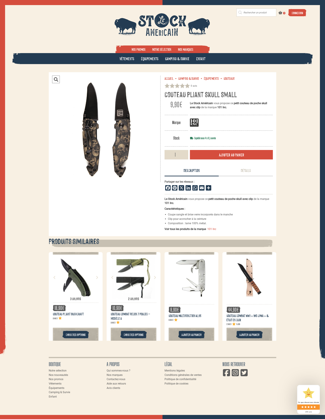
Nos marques (185, 49)
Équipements (149, 58)
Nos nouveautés (58, 375)
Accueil (169, 78)
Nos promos (139, 49)
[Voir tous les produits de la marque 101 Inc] (194, 122)
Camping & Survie (177, 58)
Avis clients (113, 388)
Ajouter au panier (231, 154)
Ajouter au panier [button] (191, 334)
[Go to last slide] (54, 277)
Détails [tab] (246, 170)
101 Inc (211, 229)
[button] (56, 79)
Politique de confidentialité (180, 379)
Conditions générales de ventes (183, 375)
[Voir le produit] (76, 295)
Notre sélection (161, 49)
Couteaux (229, 78)
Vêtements (127, 58)
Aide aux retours (116, 383)
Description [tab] (191, 170)
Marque (176, 122)
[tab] (192, 170)
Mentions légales (175, 370)
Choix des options (76, 334)
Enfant (200, 58)
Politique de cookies (176, 383)
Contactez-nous (116, 379)
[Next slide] (96, 277)
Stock (176, 138)
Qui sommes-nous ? (118, 370)
